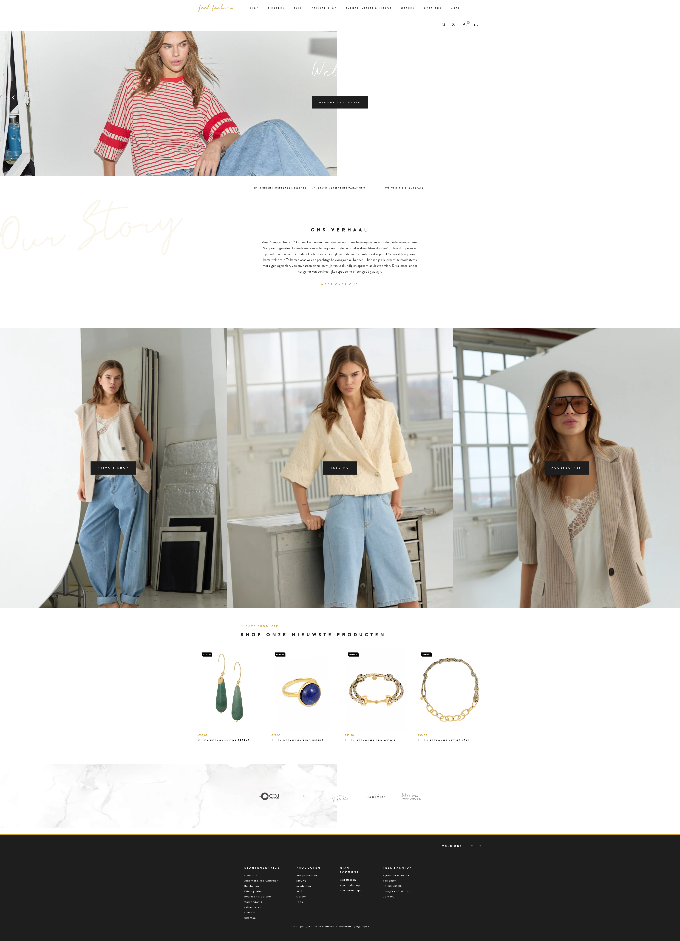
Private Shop (324, 8)
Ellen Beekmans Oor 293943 (224, 740)
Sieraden (276, 8)
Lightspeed (364, 926)
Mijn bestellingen (352, 885)
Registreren (348, 880)
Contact (250, 912)
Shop (254, 8)
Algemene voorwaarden (261, 880)
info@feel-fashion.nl (397, 891)
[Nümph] (375, 796)
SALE (299, 891)
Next (666, 97)
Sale (298, 8)
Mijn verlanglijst (351, 890)
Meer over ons (340, 284)
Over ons (433, 8)
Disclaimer (251, 886)
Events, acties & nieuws (369, 8)
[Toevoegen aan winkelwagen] (201, 746)
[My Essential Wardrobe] (340, 796)
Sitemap (250, 918)
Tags (299, 902)
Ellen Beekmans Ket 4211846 (444, 740)
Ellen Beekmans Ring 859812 (297, 740)
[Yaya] (410, 796)
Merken (408, 8)
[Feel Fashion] (269, 796)
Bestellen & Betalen (258, 896)
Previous (13, 97)
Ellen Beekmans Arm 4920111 (371, 740)
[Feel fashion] (216, 8)
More (455, 8)
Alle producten (306, 875)
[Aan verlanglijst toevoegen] (209, 746)
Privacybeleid (254, 891)
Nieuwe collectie (340, 102)
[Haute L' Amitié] (304, 796)
